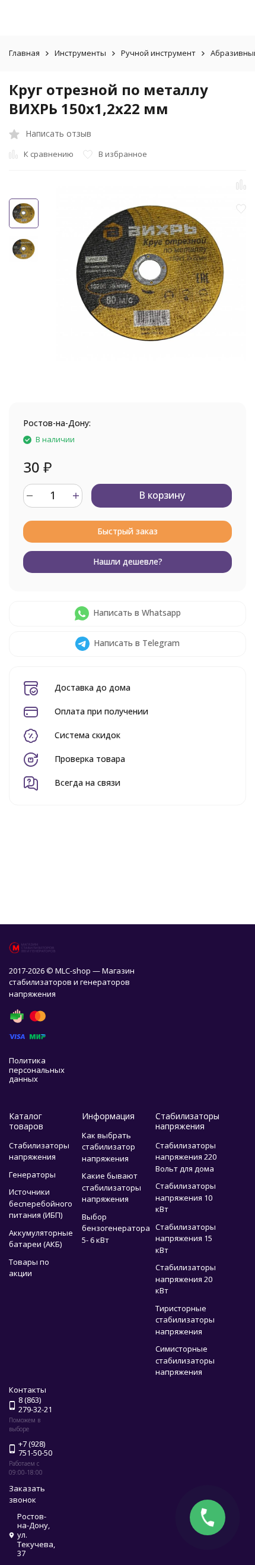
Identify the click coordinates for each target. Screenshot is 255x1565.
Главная (24, 53)
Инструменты (80, 53)
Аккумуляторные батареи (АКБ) (41, 1238)
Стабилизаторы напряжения (39, 1151)
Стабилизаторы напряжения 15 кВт (185, 1238)
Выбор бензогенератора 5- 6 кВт (116, 1228)
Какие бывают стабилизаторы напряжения (111, 1187)
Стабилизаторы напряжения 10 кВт (185, 1197)
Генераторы (32, 1174)
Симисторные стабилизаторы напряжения (185, 1360)
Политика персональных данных (37, 1069)
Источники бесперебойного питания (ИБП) (40, 1203)
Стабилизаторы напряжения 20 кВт (185, 1279)
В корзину (162, 495)
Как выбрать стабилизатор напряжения (108, 1147)
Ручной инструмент (158, 53)
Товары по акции (29, 1268)
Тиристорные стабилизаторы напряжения (185, 1320)
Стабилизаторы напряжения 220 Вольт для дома (185, 1157)
